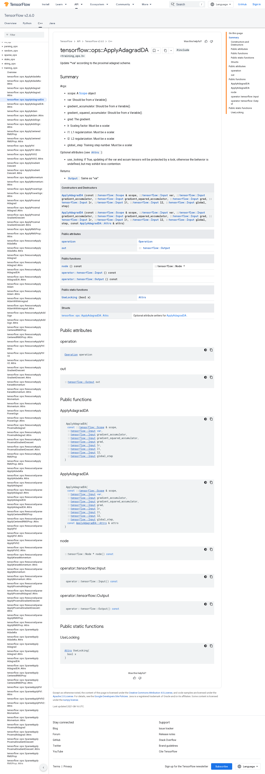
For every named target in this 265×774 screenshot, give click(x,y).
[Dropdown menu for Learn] (67, 4)
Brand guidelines (168, 745)
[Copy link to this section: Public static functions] (108, 627)
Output (73, 178)
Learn (59, 4)
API (76, 4)
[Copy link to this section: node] (73, 541)
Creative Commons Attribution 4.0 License (150, 692)
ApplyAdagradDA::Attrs (96, 223)
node (66, 266)
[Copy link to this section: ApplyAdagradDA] (93, 411)
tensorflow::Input (155, 195)
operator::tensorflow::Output (83, 279)
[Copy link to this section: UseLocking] (83, 638)
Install (45, 4)
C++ (40, 23)
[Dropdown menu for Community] (134, 4)
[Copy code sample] (211, 350)
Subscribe (221, 766)
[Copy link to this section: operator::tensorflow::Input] (110, 568)
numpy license (70, 700)
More (145, 4)
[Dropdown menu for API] (82, 4)
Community (123, 4)
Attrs (95, 152)
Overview (10, 23)
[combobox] (187, 4)
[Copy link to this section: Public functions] (96, 400)
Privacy (68, 766)
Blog (55, 728)
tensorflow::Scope (111, 195)
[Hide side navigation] (43, 767)
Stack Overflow (167, 740)
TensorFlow (66, 41)
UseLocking (70, 297)
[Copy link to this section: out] (70, 369)
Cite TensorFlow (168, 751)
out (64, 248)
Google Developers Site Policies (111, 696)
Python (27, 23)
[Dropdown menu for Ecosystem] (108, 4)
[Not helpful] (211, 41)
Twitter (57, 745)
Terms (56, 766)
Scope (83, 93)
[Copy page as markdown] (165, 51)
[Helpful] (206, 41)
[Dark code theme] (205, 350)
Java (52, 23)
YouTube (58, 751)
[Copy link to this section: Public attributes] (96, 331)
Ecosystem (97, 4)
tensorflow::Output (156, 248)
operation (69, 241)
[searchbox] (24, 35)
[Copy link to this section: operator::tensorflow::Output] (113, 596)
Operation (146, 241)
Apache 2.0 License (63, 696)
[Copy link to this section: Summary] (83, 77)
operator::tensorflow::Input (83, 272)
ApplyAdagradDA (73, 195)
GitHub (242, 4)
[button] (23, 42)
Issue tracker (166, 728)
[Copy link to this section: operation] (81, 342)
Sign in (257, 4)
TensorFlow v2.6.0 (19, 15)
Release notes (167, 734)
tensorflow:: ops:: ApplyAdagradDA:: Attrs (85, 315)
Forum (56, 734)
